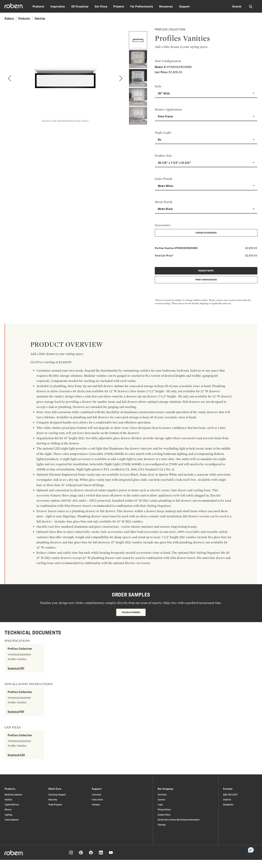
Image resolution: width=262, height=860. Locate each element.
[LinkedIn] (101, 852)
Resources (166, 6)
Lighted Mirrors (12, 804)
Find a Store (97, 799)
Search (236, 6)
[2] (138, 59)
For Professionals (141, 6)
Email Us (227, 799)
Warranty (52, 799)
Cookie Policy (164, 814)
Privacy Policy (164, 809)
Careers (161, 799)
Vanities (40, 18)
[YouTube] (111, 852)
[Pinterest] (81, 853)
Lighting (8, 814)
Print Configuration (206, 279)
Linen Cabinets (11, 819)
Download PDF (16, 668)
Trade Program (55, 804)
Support (184, 6)
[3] (138, 78)
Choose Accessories (206, 232)
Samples (96, 804)
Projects (118, 6)
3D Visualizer (80, 6)
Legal (160, 804)
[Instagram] (71, 852)
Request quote (206, 270)
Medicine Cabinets (13, 794)
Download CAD (16, 754)
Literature (96, 794)
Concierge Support (57, 794)
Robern (9, 18)
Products (38, 6)
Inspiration (57, 6)
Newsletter (228, 804)
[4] (138, 97)
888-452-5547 (230, 794)
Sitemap (162, 824)
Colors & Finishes (131, 612)
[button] (251, 849)
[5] (138, 116)
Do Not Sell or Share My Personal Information (178, 819)
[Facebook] (91, 852)
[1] (138, 40)
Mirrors (8, 809)
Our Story (101, 6)
